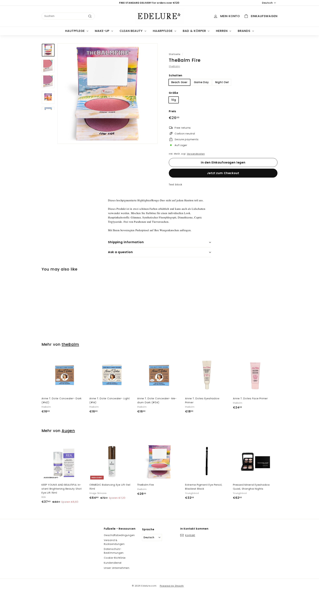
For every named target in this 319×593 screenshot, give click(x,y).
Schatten (175, 75)
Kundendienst (113, 562)
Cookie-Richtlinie (115, 557)
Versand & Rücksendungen (114, 542)
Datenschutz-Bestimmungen (114, 550)
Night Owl (222, 82)
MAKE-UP (102, 31)
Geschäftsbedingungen (119, 535)
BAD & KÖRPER (195, 31)
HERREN (222, 31)
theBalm (174, 66)
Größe (173, 93)
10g (173, 100)
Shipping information (126, 242)
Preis (172, 111)
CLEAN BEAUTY (132, 31)
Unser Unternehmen (116, 568)
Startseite (174, 54)
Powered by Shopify (172, 585)
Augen (68, 430)
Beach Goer (179, 82)
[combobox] (68, 16)
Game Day (201, 82)
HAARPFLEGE (163, 31)
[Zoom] (107, 94)
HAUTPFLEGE (75, 31)
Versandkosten (196, 153)
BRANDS (244, 31)
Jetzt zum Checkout (223, 173)
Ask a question (120, 252)
